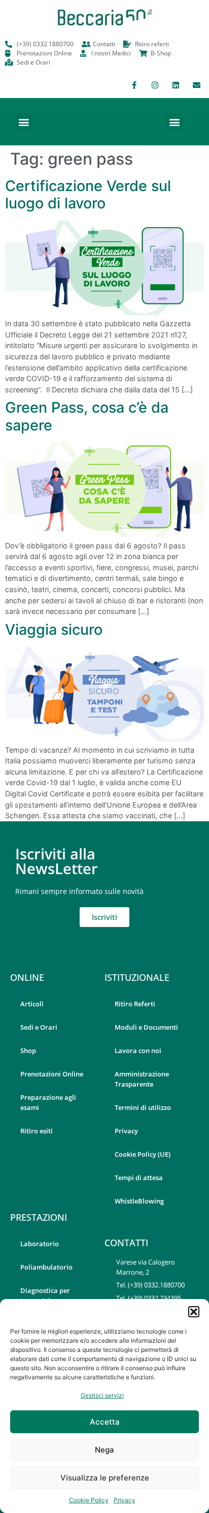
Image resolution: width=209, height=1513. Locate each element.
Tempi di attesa (139, 1177)
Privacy (124, 1500)
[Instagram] (154, 84)
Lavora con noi (138, 1050)
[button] (194, 1312)
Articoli (32, 1003)
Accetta (105, 1422)
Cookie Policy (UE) (142, 1154)
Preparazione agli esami (48, 1102)
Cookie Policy (89, 1500)
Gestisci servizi (102, 1395)
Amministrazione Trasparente (142, 1079)
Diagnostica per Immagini (45, 1295)
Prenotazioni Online (51, 1073)
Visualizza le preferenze (104, 1478)
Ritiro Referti (135, 1003)
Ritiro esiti (36, 1130)
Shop (28, 1050)
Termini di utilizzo (143, 1107)
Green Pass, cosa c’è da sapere (86, 416)
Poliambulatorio (46, 1267)
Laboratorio (39, 1243)
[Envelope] (196, 84)
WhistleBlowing (139, 1201)
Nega (104, 1450)
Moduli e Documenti (146, 1027)
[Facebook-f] (134, 84)
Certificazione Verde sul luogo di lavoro (88, 194)
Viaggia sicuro (53, 629)
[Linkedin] (175, 84)
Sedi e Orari (38, 1027)
